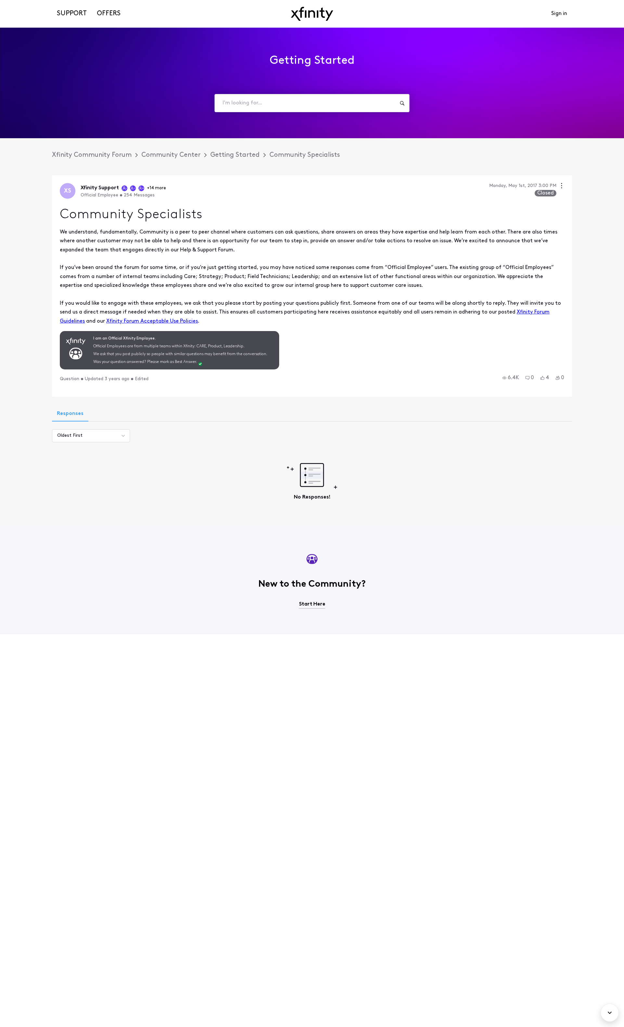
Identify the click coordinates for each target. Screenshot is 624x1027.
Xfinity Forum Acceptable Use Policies (152, 321)
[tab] (70, 414)
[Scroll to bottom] (610, 1013)
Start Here (312, 604)
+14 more (156, 188)
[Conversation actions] (561, 186)
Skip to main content (28, 4)
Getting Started (235, 155)
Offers (109, 13)
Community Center (171, 155)
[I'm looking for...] (402, 103)
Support (72, 13)
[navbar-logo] (312, 14)
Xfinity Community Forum (92, 155)
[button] (510, 378)
